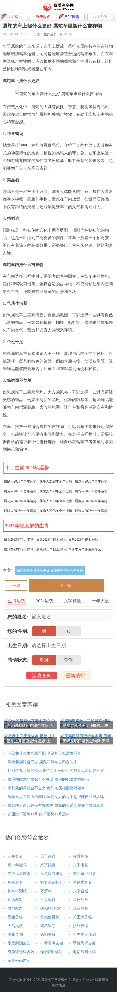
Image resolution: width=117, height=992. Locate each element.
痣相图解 (48, 934)
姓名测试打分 (51, 882)
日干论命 (48, 856)
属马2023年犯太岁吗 (83, 540)
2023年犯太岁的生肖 (27, 525)
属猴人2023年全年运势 (91, 501)
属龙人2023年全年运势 (55, 491)
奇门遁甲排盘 (84, 874)
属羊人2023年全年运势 (55, 501)
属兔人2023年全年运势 (20, 491)
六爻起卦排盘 (51, 874)
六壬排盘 (80, 865)
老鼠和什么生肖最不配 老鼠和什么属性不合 (44, 753)
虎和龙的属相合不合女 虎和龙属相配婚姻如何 (46, 788)
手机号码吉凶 (84, 943)
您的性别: (18, 631)
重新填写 (75, 675)
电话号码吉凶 (84, 952)
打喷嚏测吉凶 (51, 943)
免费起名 (15, 882)
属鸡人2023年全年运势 (20, 511)
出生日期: (18, 645)
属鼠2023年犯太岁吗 (51, 549)
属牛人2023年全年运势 (55, 481)
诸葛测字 (48, 926)
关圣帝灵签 (82, 917)
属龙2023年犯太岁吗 (51, 540)
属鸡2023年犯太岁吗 (18, 549)
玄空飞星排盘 (19, 874)
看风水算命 (82, 882)
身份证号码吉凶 (21, 952)
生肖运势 (50, 34)
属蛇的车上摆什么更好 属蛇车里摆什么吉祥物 (50, 570)
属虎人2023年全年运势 (91, 481)
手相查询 (15, 934)
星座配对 (80, 900)
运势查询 (41, 675)
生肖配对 (48, 900)
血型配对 (15, 908)
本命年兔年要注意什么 (84, 549)
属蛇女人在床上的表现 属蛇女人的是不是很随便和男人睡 (56, 797)
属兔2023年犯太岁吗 (18, 540)
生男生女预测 (84, 934)
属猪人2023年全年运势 (91, 511)
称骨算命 (80, 856)
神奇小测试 (17, 891)
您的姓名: (18, 616)
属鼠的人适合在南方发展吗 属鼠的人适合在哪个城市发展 (56, 805)
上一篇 (14, 586)
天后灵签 (15, 926)
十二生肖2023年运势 (27, 467)
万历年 (46, 891)
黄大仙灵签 (49, 917)
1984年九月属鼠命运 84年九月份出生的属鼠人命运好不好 (56, 771)
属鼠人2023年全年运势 (20, 481)
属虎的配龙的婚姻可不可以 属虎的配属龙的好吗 (48, 779)
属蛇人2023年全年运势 (91, 491)
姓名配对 (15, 900)
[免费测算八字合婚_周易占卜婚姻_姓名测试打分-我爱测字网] (59, 7)
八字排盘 (48, 865)
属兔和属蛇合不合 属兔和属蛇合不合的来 (42, 762)
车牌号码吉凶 (19, 961)
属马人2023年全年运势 (20, 501)
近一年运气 (17, 865)
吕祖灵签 (15, 917)
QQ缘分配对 (50, 908)
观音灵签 (80, 908)
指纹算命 (80, 926)
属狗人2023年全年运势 (55, 511)
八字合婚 (80, 891)
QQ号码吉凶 (50, 952)
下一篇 (65, 585)
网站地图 (58, 985)
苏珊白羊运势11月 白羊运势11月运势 (39, 814)
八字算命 (15, 856)
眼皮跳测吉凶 (19, 943)
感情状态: (18, 660)
